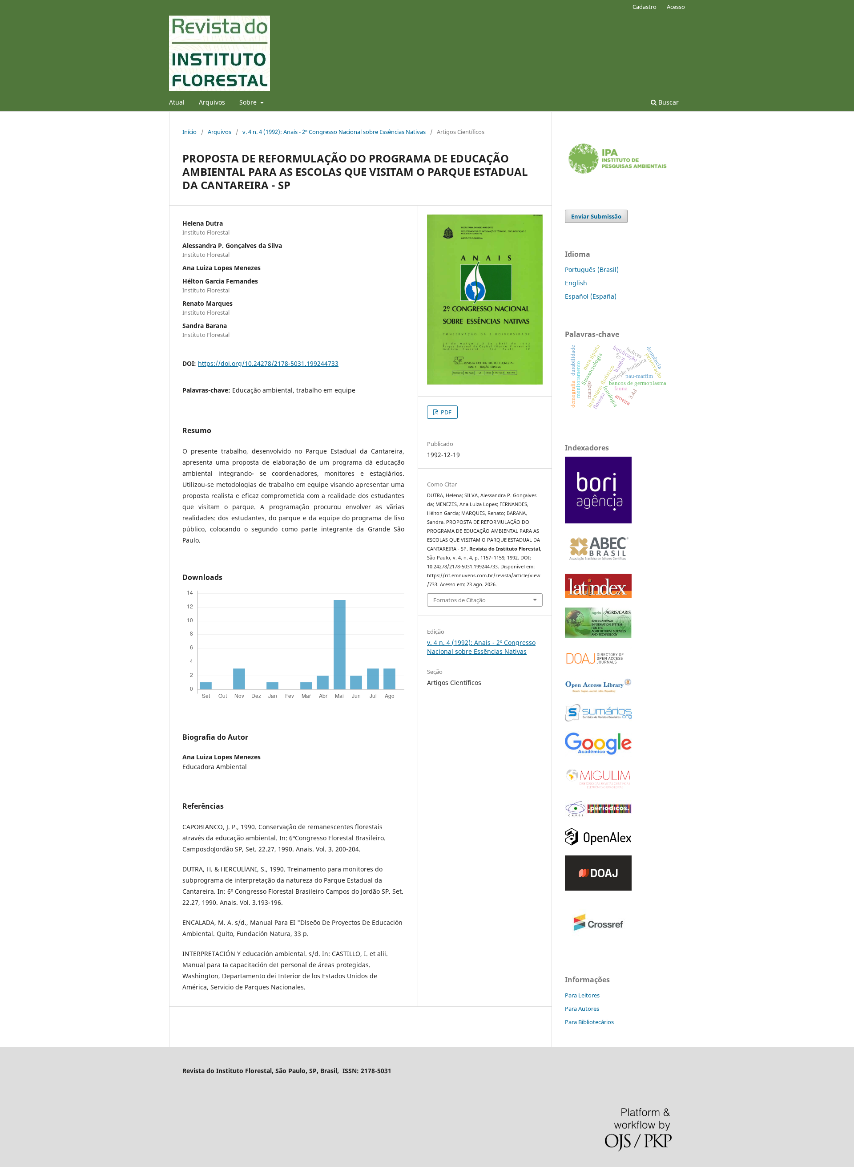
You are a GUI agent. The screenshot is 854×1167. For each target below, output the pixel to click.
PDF (445, 412)
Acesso (676, 7)
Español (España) (590, 296)
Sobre (248, 102)
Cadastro (644, 7)
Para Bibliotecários (589, 1022)
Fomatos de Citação (459, 600)
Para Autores (582, 1009)
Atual (177, 102)
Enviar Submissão (596, 216)
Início (189, 132)
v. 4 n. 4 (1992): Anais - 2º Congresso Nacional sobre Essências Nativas (334, 132)
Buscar (668, 102)
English (576, 283)
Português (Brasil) (592, 269)
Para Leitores (582, 995)
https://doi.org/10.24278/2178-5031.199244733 (268, 363)
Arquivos (212, 102)
